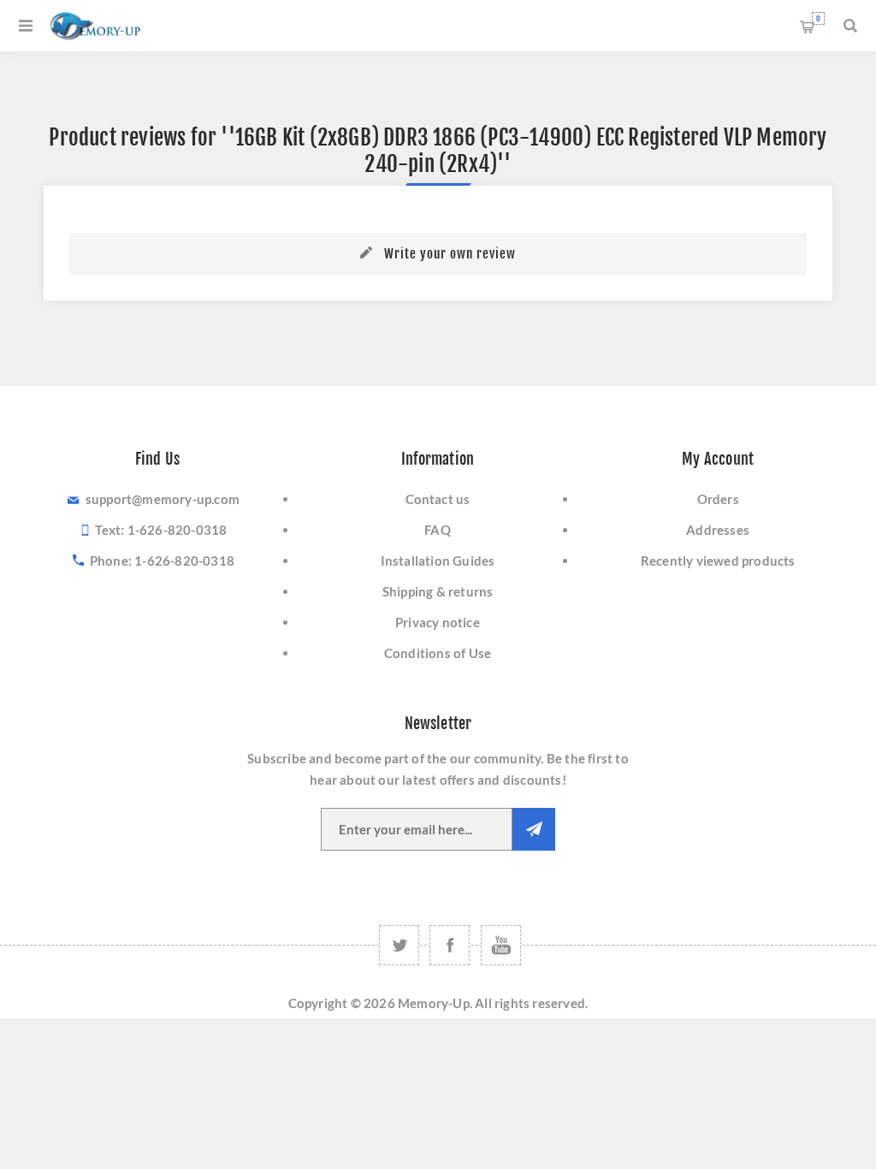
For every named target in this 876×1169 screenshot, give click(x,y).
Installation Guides (438, 560)
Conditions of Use (437, 653)
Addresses (717, 529)
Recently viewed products (718, 560)
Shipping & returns (438, 591)
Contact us (438, 499)
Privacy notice (437, 622)
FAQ (437, 529)
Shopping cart (818, 18)
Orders (718, 499)
